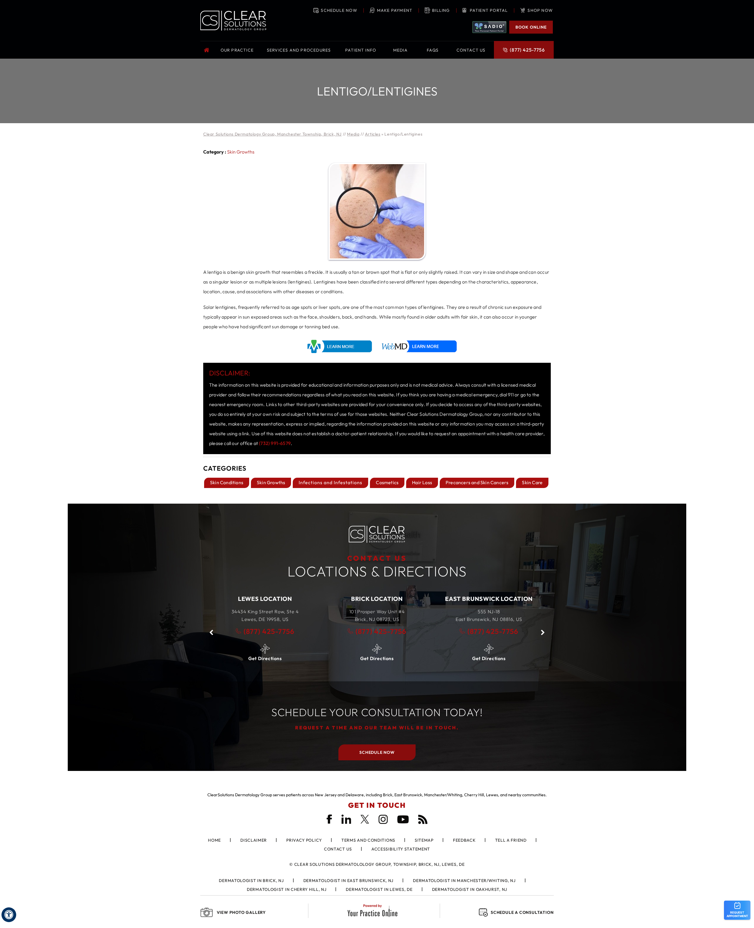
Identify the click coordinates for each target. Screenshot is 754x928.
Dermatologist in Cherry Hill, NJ (286, 889)
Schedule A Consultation (522, 912)
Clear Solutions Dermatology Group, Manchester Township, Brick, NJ (272, 134)
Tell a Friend (511, 840)
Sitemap (424, 840)
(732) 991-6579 (275, 443)
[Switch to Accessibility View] (8, 914)
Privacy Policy (304, 840)
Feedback (464, 840)
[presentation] (377, 91)
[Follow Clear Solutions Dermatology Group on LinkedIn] (346, 819)
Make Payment (394, 10)
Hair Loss (422, 482)
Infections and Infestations (330, 482)
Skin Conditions (226, 482)
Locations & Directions (377, 567)
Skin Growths (240, 152)
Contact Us (338, 849)
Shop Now (540, 10)
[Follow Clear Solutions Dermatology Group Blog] (423, 819)
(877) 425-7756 (527, 50)
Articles (373, 134)
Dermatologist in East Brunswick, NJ (348, 880)
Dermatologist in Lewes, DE (379, 889)
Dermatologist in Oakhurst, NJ (469, 889)
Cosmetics (387, 482)
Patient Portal (489, 10)
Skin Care (532, 482)
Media (353, 134)
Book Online (531, 27)
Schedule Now (339, 10)
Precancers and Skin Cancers (477, 482)
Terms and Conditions (368, 840)
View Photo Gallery (241, 912)
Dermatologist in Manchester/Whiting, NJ (464, 880)
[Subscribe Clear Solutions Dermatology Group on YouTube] (403, 819)
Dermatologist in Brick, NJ (251, 880)
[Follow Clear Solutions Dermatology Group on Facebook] (329, 819)
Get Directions (265, 658)
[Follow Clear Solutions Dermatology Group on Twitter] (365, 819)
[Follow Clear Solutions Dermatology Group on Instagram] (383, 819)
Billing (441, 10)
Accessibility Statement (400, 849)
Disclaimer (253, 840)
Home (207, 50)
